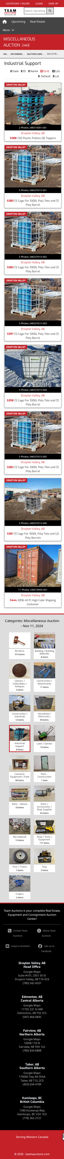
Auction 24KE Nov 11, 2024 (37, 54)
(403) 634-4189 (32, 1084)
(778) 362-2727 (32, 1118)
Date (15, 71)
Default (45, 76)
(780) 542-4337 (32, 983)
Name (34, 71)
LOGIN (39, 3)
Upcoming (18, 21)
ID (24, 71)
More (7, 30)
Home (6, 54)
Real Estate (37, 21)
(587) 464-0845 (32, 1017)
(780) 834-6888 (32, 1050)
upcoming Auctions (18, 54)
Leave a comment (20, 946)
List (57, 71)
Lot (57, 76)
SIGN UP (53, 3)
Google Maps (32, 972)
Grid (46, 71)
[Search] (50, 10)
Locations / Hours (18, 3)
